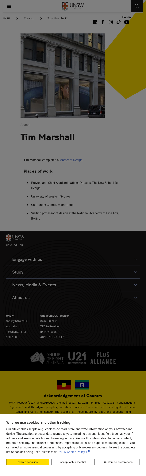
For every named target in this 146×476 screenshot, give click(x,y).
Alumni (29, 18)
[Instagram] (110, 22)
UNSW (6, 18)
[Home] (73, 6)
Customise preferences (118, 461)
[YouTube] (126, 22)
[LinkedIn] (96, 22)
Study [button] (17, 272)
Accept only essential (73, 461)
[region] (73, 445)
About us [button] (21, 297)
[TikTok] (118, 22)
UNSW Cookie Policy (74, 452)
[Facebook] (102, 22)
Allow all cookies (28, 461)
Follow (126, 17)
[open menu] (9, 6)
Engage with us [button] (27, 259)
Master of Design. (71, 160)
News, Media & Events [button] (34, 284)
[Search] (137, 6)
